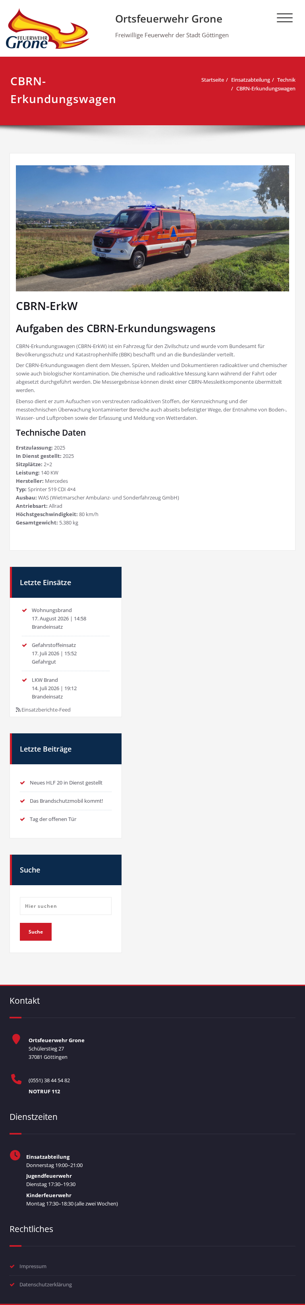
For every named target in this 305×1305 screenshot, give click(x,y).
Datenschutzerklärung (45, 1284)
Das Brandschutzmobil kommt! (66, 800)
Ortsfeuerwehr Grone (168, 18)
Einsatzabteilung (250, 79)
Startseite (212, 79)
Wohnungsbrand (52, 610)
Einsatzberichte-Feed (46, 709)
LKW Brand (45, 679)
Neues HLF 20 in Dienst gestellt (66, 782)
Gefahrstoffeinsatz (54, 645)
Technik (286, 79)
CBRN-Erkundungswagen (265, 88)
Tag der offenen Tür (53, 819)
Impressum (32, 1266)
